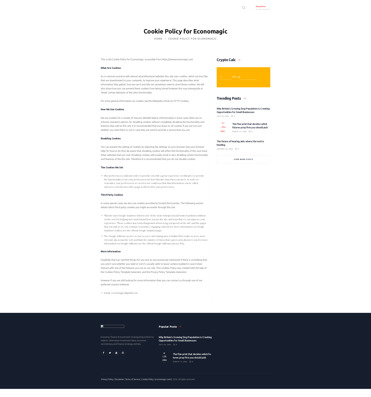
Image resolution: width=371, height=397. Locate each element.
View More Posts (243, 159)
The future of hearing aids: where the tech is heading (240, 143)
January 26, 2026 (225, 149)
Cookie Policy (147, 379)
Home (158, 38)
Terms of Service (132, 379)
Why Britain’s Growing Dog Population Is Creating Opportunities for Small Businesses (243, 110)
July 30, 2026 (223, 116)
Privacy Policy (107, 379)
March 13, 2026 (239, 131)
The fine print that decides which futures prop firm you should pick (250, 126)
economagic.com (162, 379)
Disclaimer (119, 379)
